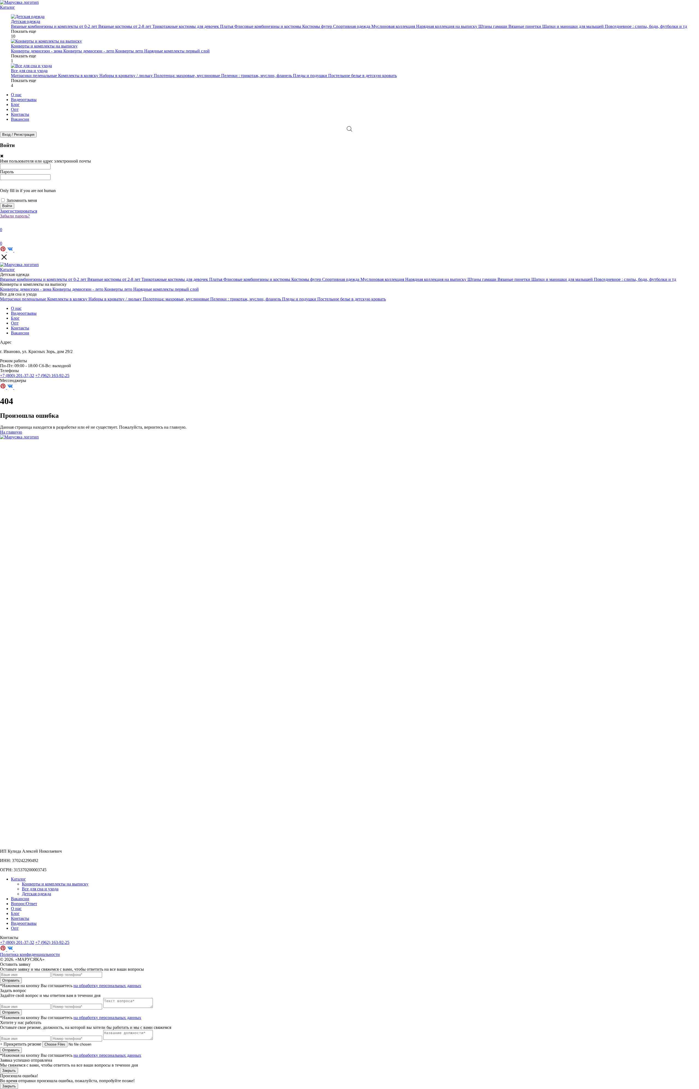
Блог (15, 104)
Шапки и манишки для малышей (573, 26)
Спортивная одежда (352, 26)
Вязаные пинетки (525, 26)
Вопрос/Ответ (24, 903)
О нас (16, 94)
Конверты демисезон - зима (37, 51)
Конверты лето (129, 51)
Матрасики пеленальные (34, 75)
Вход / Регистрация (18, 135)
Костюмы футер (317, 26)
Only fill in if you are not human (28, 190)
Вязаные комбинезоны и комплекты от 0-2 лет (54, 26)
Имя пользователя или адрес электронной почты (45, 161)
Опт (15, 109)
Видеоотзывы (24, 99)
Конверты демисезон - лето (89, 51)
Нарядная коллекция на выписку (447, 26)
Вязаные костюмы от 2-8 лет (125, 26)
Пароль (7, 171)
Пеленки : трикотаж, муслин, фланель (257, 75)
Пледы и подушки (310, 75)
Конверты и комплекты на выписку (55, 884)
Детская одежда (36, 893)
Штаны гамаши (493, 26)
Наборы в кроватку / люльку (126, 75)
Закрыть (9, 1071)
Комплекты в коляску (78, 75)
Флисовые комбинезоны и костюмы (268, 26)
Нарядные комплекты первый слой (177, 51)
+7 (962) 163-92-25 (52, 375)
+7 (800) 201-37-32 (17, 375)
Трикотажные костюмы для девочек (186, 26)
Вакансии (20, 119)
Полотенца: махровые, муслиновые (187, 75)
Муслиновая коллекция (393, 26)
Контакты (20, 114)
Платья (227, 26)
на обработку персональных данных (107, 985)
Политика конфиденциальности (30, 954)
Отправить (11, 980)
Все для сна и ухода (40, 889)
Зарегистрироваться (18, 211)
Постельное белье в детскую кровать (362, 75)
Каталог (7, 7)
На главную (11, 432)
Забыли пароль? (15, 216)
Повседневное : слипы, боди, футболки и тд (646, 26)
